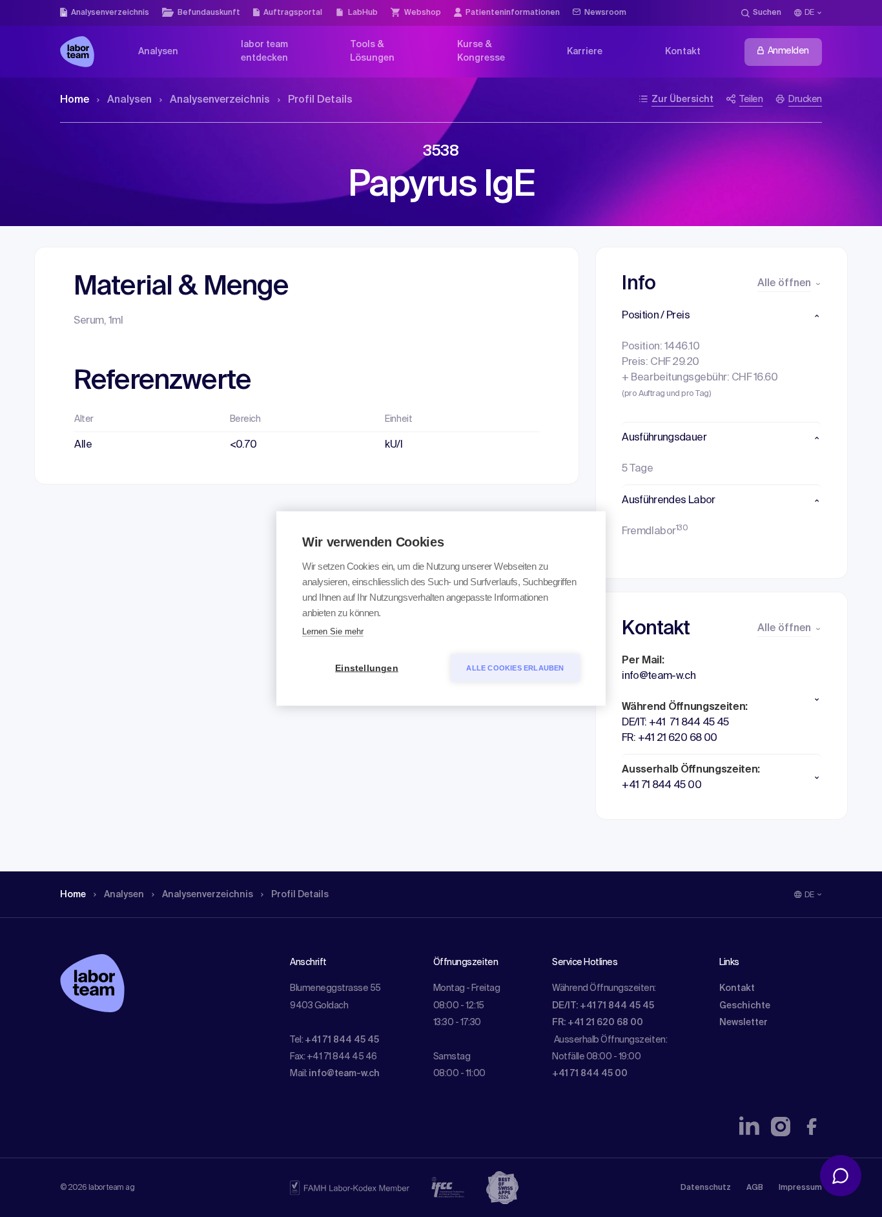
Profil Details (320, 100)
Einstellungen (366, 668)
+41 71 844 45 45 (342, 1040)
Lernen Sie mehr (333, 631)
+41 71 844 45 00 (590, 1073)
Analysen (129, 100)
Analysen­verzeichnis (220, 100)
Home (74, 100)
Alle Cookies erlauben (515, 668)
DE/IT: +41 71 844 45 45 (603, 1005)
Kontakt (737, 988)
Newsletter (743, 1022)
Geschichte (744, 1005)
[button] (721, 316)
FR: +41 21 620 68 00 (597, 1022)
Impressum (800, 1188)
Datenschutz (706, 1188)
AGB (754, 1188)
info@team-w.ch (344, 1073)
